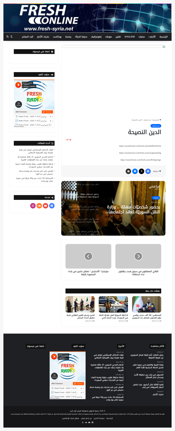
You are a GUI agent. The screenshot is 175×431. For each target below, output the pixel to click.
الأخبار (153, 37)
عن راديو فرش (86, 418)
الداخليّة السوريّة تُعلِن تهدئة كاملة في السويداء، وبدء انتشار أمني (113, 316)
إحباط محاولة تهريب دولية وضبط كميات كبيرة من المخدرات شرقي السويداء (34, 165)
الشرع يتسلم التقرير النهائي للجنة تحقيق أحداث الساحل (81, 316)
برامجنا (68, 37)
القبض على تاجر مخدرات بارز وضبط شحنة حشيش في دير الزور (36, 172)
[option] (113, 208)
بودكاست (57, 37)
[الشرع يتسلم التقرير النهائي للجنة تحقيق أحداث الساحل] (80, 304)
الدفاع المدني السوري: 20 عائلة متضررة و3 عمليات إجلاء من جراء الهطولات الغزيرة (35, 158)
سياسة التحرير (99, 418)
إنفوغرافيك (96, 37)
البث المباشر (27, 37)
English (130, 37)
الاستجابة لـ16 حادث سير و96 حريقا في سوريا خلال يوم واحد (34, 179)
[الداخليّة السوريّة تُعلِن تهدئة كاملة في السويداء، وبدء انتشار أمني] (113, 304)
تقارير (118, 37)
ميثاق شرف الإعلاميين (70, 418)
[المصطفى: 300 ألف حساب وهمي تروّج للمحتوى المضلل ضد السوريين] (146, 304)
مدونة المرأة (81, 37)
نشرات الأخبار (43, 37)
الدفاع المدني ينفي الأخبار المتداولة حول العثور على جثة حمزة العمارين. (133, 209)
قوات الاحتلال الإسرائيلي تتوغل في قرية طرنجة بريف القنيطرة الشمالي (36, 151)
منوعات (108, 37)
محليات (141, 37)
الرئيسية (164, 37)
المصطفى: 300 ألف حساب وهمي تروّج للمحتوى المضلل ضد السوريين (146, 316)
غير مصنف (147, 120)
